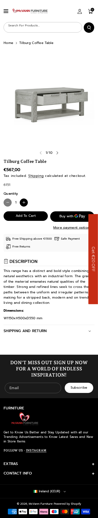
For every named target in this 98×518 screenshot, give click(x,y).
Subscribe (79, 387)
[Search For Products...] (89, 27)
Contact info (18, 473)
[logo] (25, 418)
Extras (11, 464)
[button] (6, 11)
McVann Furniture (41, 504)
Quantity (11, 193)
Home (8, 42)
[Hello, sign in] (79, 11)
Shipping (36, 175)
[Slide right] (57, 153)
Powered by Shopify (67, 504)
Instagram (36, 450)
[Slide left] (41, 153)
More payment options (72, 227)
